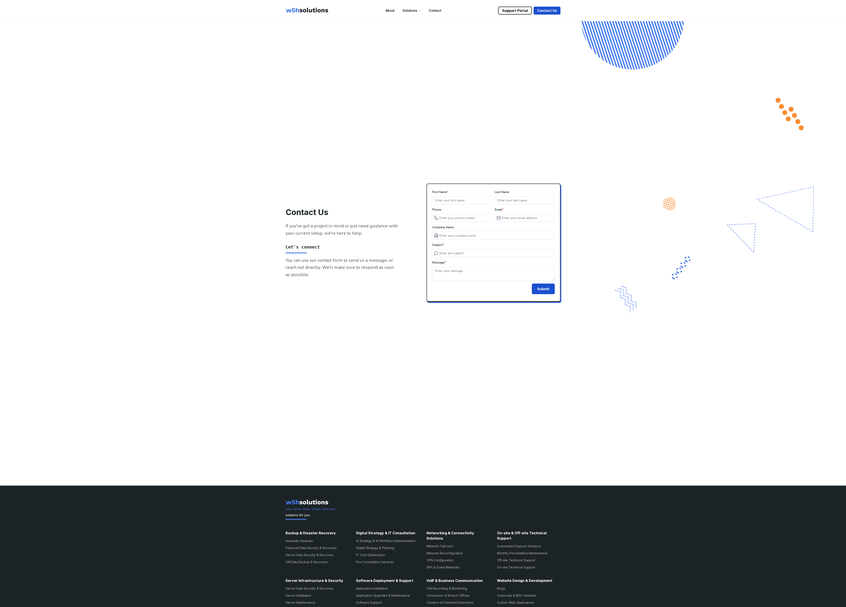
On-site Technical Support (516, 567)
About (390, 10)
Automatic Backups (299, 541)
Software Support (369, 602)
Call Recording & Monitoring (447, 588)
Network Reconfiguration (445, 553)
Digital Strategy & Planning (375, 548)
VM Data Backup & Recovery (307, 562)
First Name (439, 192)
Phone (436, 209)
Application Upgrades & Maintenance (383, 595)
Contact (435, 10)
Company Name (443, 227)
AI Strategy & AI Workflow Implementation (386, 541)
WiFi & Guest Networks (443, 567)
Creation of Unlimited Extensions (450, 602)
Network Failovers (440, 546)
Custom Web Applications (515, 602)
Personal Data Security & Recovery (311, 548)
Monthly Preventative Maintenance (522, 553)
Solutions (410, 10)
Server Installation (298, 595)
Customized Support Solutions (519, 546)
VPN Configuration (440, 560)
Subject (437, 245)
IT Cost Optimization (370, 555)
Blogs (501, 588)
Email (498, 209)
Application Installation (372, 588)
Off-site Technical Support (516, 560)
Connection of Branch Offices (448, 595)
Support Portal (515, 10)
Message (438, 262)
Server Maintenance (300, 602)
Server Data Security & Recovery (310, 555)
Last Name (502, 192)
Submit (543, 289)
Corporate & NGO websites (516, 595)
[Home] (307, 10)
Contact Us (547, 10)
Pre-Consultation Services (375, 562)
